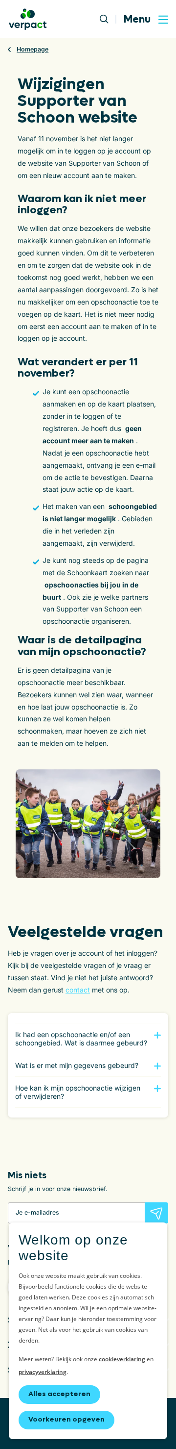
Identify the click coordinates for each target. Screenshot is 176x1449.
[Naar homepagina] (27, 19)
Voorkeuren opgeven (66, 1419)
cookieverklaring (122, 1359)
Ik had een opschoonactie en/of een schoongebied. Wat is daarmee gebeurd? (81, 1038)
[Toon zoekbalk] (108, 19)
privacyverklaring (42, 1372)
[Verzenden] (156, 1212)
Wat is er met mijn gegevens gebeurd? (76, 1065)
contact (78, 990)
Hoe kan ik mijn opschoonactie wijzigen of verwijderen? (77, 1092)
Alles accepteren (59, 1393)
